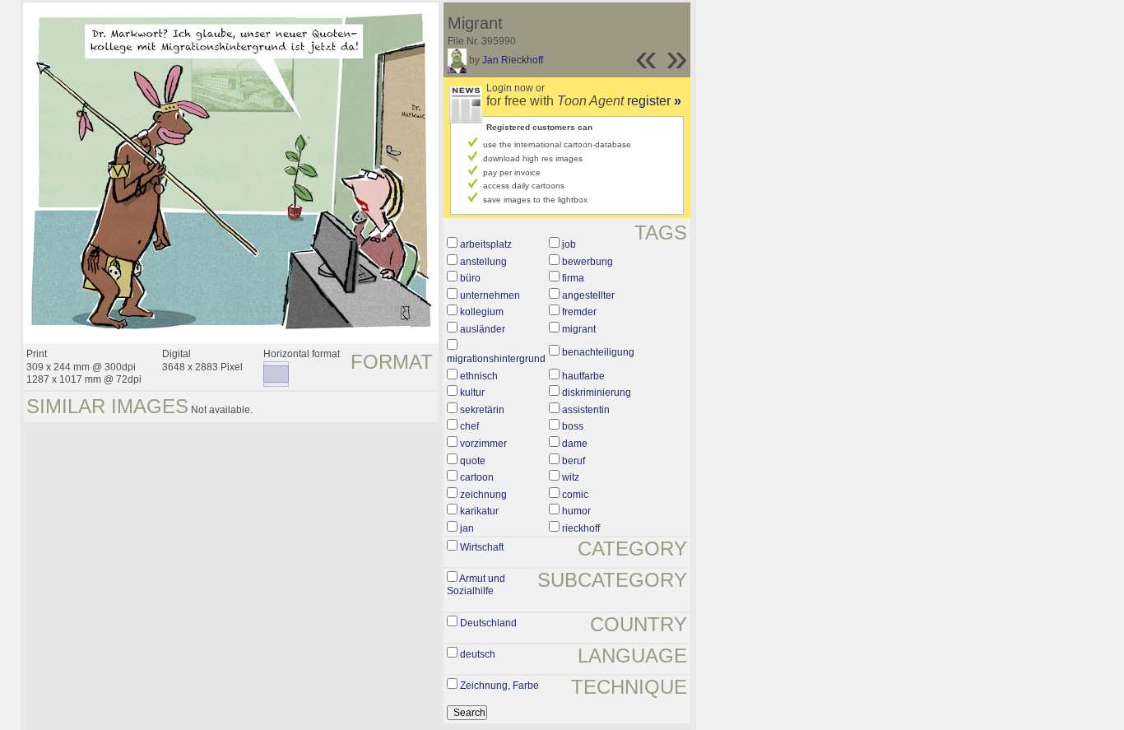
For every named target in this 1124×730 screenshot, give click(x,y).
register (654, 101)
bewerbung (587, 261)
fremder (579, 312)
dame (575, 443)
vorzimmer (483, 443)
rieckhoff (581, 528)
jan (467, 528)
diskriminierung (596, 392)
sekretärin (482, 410)
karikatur (479, 511)
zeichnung (483, 494)
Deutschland (488, 623)
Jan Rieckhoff (512, 60)
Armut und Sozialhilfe (476, 585)
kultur (472, 392)
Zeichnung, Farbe (499, 685)
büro (470, 278)
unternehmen (490, 295)
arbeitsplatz (486, 244)
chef (469, 426)
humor (576, 511)
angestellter (588, 295)
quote (472, 461)
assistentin (586, 410)
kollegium (482, 312)
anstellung (483, 261)
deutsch (477, 654)
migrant (579, 329)
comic (575, 494)
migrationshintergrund (496, 359)
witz (570, 477)
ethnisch (479, 376)
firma (573, 278)
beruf (573, 461)
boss (572, 426)
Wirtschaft (482, 547)
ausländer (482, 329)
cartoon (477, 477)
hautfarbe (583, 376)
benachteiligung (598, 352)
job (569, 244)
